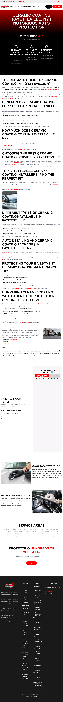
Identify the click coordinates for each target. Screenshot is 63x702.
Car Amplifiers (37, 658)
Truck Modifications (38, 679)
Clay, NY (25, 623)
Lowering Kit (37, 624)
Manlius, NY (25, 643)
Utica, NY (25, 669)
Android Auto (37, 663)
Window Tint (37, 595)
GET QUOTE (31, 563)
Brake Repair (37, 609)
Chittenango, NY (25, 619)
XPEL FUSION (17, 162)
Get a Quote (57, 6)
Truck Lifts (37, 677)
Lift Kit (37, 622)
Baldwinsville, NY (25, 612)
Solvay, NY (25, 663)
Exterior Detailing (37, 602)
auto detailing (7, 252)
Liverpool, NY (25, 641)
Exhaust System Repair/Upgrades (37, 615)
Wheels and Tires (37, 648)
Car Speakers (37, 653)
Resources (25, 602)
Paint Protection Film (37, 592)
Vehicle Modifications (37, 617)
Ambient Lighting (37, 629)
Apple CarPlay (37, 660)
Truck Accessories (37, 665)
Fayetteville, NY (25, 630)
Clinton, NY (25, 625)
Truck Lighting (37, 670)
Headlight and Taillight (37, 641)
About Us (12, 164)
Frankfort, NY (25, 632)
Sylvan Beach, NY (25, 665)
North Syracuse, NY (25, 652)
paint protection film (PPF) (33, 303)
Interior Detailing (37, 600)
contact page (34, 149)
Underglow (37, 644)
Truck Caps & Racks (37, 685)
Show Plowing (37, 687)
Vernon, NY (25, 672)
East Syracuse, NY (25, 627)
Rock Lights (37, 620)
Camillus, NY (25, 614)
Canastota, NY (25, 616)
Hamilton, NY (25, 634)
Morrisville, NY (25, 647)
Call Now (49, 6)
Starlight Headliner (37, 627)
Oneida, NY (25, 654)
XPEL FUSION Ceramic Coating (50, 89)
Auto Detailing (37, 597)
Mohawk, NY (25, 645)
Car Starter (37, 632)
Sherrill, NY (25, 660)
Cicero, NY (25, 621)
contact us (27, 322)
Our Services (25, 595)
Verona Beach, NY (25, 674)
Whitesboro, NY (25, 678)
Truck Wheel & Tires (38, 675)
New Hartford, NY (25, 649)
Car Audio (38, 651)
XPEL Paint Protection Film (14, 189)
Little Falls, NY (25, 638)
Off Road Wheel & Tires (37, 672)
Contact (38, 6)
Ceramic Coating (37, 590)
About (34, 6)
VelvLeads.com (34, 696)
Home (8, 6)
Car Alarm (38, 646)
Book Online (42, 6)
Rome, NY (25, 658)
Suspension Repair (37, 612)
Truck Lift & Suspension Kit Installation (37, 683)
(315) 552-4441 (12, 98)
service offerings (15, 318)
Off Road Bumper (37, 636)
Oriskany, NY (25, 656)
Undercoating (37, 607)
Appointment (25, 597)
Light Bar (37, 639)
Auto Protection (13, 339)
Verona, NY (25, 676)
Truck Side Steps (37, 667)
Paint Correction (37, 604)
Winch (37, 634)
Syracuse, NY (25, 667)
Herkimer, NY (25, 636)
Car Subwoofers (37, 655)
